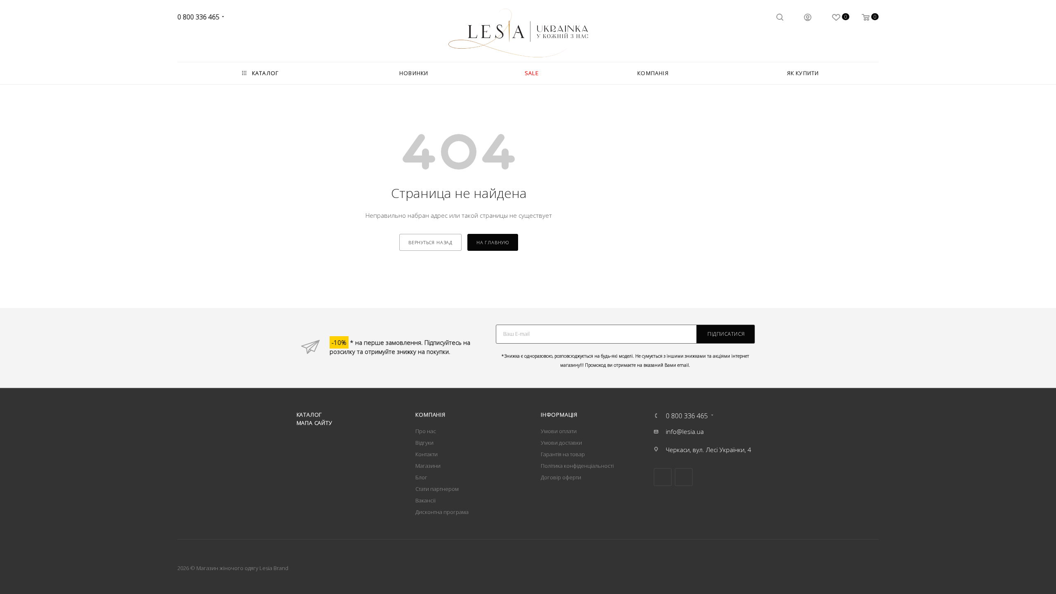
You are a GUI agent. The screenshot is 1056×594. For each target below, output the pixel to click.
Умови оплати (559, 431)
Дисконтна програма (442, 512)
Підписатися (726, 333)
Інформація (559, 414)
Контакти (426, 454)
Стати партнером (437, 489)
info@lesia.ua (685, 431)
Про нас (425, 431)
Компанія (430, 414)
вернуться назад (430, 242)
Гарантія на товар (563, 454)
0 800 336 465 (198, 16)
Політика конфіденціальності (577, 465)
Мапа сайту (314, 423)
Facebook (663, 477)
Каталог (309, 414)
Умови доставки (561, 442)
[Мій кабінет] (807, 18)
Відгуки (424, 442)
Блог (421, 477)
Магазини (428, 465)
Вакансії (425, 500)
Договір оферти (561, 477)
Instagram (684, 477)
